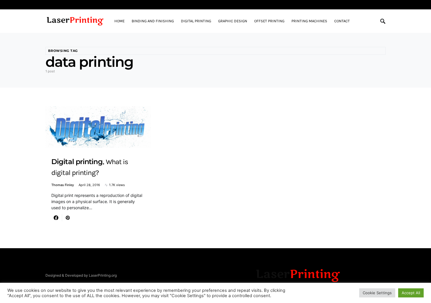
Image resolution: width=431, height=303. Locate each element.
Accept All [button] (411, 292)
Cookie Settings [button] (377, 292)
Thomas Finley (62, 185)
